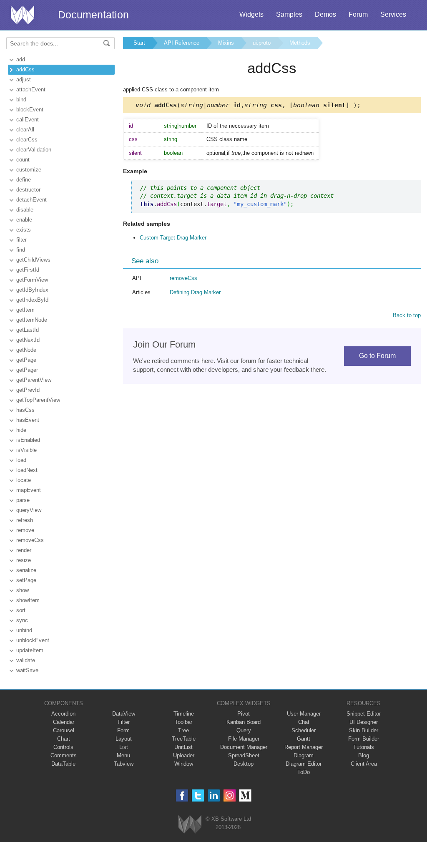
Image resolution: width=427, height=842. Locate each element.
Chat (303, 722)
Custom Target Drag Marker (173, 237)
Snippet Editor (364, 714)
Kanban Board (243, 722)
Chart (63, 739)
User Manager (304, 714)
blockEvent (29, 109)
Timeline (183, 714)
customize (28, 169)
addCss (25, 69)
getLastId (27, 330)
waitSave (27, 670)
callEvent (27, 119)
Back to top (407, 315)
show (22, 590)
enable (24, 220)
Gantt (303, 739)
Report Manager (303, 747)
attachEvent (30, 89)
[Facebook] (182, 795)
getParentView (33, 380)
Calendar (63, 722)
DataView (123, 714)
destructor (28, 190)
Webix (189, 824)
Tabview (123, 764)
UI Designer (363, 722)
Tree (183, 730)
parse (23, 500)
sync (22, 620)
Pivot (243, 714)
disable (24, 210)
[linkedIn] (213, 795)
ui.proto (262, 43)
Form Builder (363, 739)
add (20, 59)
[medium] (245, 795)
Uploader (183, 755)
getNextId (28, 340)
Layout (124, 739)
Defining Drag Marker (195, 292)
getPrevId (28, 390)
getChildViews (33, 260)
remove (25, 530)
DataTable (63, 764)
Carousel (63, 730)
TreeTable (184, 739)
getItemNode (31, 320)
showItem (28, 600)
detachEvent (31, 200)
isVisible (26, 450)
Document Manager (243, 747)
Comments (63, 755)
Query (243, 730)
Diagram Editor (304, 764)
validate (25, 660)
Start (139, 43)
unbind (24, 630)
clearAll (25, 129)
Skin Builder (363, 730)
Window (183, 764)
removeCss (30, 540)
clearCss (27, 139)
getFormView (32, 280)
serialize (26, 570)
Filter (124, 722)
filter (21, 240)
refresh (24, 520)
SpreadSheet (243, 755)
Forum (358, 14)
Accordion (63, 714)
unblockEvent (32, 640)
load (21, 460)
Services (393, 14)
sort (20, 610)
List (123, 747)
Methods (299, 43)
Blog (363, 755)
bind (21, 99)
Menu (123, 755)
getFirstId (27, 270)
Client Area (364, 764)
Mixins (226, 43)
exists (23, 230)
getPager (27, 370)
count (23, 159)
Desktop (244, 764)
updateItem (29, 650)
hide (21, 430)
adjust (23, 79)
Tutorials (363, 747)
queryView (28, 510)
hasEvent (27, 420)
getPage (26, 360)
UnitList (183, 747)
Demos (325, 14)
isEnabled (28, 440)
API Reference (181, 43)
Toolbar (183, 722)
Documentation (93, 14)
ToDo (303, 772)
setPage (26, 580)
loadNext (27, 470)
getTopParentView (38, 400)
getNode (26, 350)
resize (23, 560)
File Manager (243, 739)
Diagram (304, 755)
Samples (289, 14)
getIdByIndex (32, 290)
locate (23, 480)
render (23, 550)
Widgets (251, 14)
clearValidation (33, 149)
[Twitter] (197, 795)
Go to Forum (377, 355)
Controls (63, 747)
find (20, 250)
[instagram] (229, 795)
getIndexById (32, 300)
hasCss (25, 410)
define (23, 179)
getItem (25, 310)
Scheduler (303, 730)
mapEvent (28, 490)
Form (123, 730)
